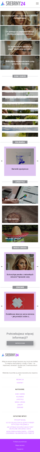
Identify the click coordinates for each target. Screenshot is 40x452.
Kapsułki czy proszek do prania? (18, 127)
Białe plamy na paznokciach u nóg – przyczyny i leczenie (20, 62)
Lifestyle (20, 182)
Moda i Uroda (20, 248)
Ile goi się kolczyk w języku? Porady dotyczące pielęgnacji (20, 423)
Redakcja (20, 379)
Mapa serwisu (19, 445)
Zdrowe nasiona (12, 219)
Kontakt (20, 383)
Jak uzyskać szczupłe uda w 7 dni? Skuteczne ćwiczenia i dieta (20, 428)
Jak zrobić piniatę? (13, 238)
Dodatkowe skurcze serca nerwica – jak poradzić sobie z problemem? (20, 315)
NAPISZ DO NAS (20, 343)
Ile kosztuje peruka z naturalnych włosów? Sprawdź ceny (20, 17)
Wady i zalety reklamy (14, 200)
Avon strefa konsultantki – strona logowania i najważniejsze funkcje (20, 432)
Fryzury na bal (20, 420)
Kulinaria (20, 142)
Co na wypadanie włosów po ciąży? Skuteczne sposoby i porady (20, 48)
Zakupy (20, 405)
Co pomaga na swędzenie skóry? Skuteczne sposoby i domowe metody (20, 33)
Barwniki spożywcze (20, 169)
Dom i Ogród (20, 76)
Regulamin (20, 449)
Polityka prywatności (20, 442)
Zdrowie (20, 287)
